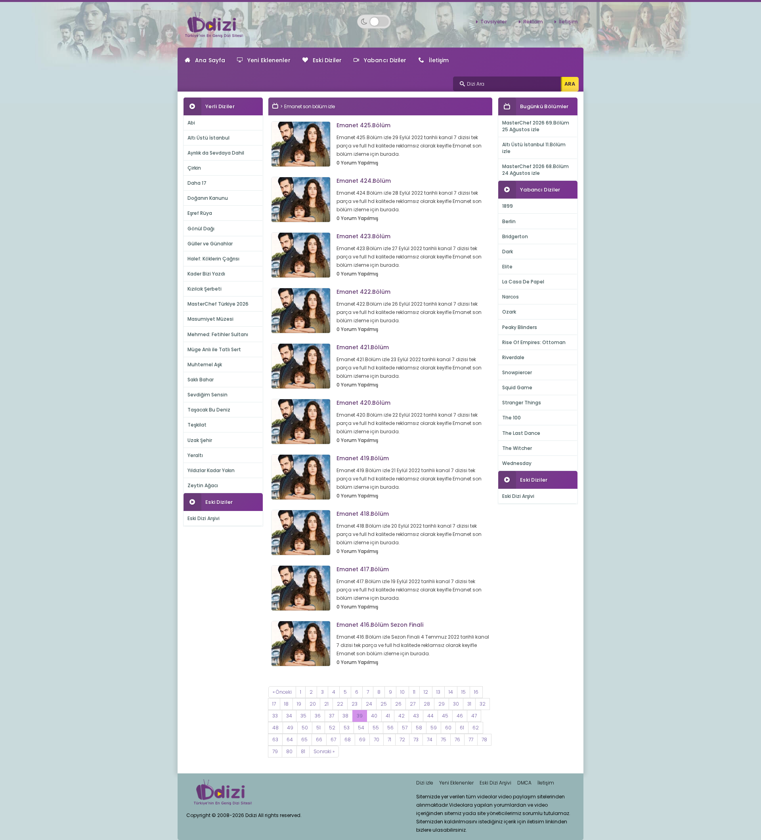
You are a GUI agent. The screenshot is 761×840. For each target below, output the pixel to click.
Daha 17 (197, 183)
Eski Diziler (327, 60)
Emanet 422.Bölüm (363, 292)
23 (355, 703)
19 (299, 703)
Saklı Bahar (200, 379)
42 (401, 715)
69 (362, 739)
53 (347, 727)
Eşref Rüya (199, 213)
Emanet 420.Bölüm (363, 403)
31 (469, 703)
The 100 (511, 417)
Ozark (509, 311)
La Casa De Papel (523, 281)
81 (303, 751)
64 (290, 739)
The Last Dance (521, 433)
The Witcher (517, 448)
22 (340, 703)
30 (456, 703)
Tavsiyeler (493, 21)
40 (374, 715)
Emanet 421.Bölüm (363, 347)
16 (476, 692)
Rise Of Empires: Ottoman (534, 342)
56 (390, 727)
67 (333, 739)
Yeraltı (195, 455)
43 (416, 715)
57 (404, 727)
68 (347, 739)
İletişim (568, 21)
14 (451, 692)
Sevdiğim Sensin (207, 394)
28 (427, 703)
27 (412, 703)
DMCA (524, 782)
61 (462, 727)
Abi (191, 122)
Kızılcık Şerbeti (204, 288)
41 (388, 715)
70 (376, 739)
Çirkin (194, 168)
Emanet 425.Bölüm (363, 125)
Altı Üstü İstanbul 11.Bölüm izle (534, 148)
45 (445, 715)
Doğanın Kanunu (207, 198)
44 (430, 715)
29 (441, 703)
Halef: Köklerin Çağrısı (213, 258)
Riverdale (513, 357)
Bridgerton (515, 236)
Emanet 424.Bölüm (364, 181)
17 (274, 703)
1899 (507, 206)
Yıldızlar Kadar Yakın (211, 470)
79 (275, 751)
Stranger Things (521, 402)
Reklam (533, 21)
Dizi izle (424, 782)
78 (484, 739)
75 (443, 739)
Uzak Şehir (199, 440)
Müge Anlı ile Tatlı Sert (214, 349)
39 (360, 715)
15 (463, 692)
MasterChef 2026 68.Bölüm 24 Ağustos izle (535, 169)
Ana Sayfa (210, 60)
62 (475, 727)
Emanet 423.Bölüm (363, 236)
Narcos (510, 296)
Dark (507, 251)
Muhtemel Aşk (204, 364)
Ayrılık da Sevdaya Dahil (215, 152)
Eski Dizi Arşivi (203, 518)
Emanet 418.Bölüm (363, 514)
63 (275, 739)
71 (389, 739)
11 (414, 692)
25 (383, 703)
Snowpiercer (517, 372)
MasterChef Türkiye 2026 (218, 303)
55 (376, 727)
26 (398, 703)
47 (474, 715)
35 (303, 715)
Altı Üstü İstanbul (208, 137)
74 (429, 739)
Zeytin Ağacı (202, 485)
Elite (507, 266)
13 (438, 692)
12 (426, 692)
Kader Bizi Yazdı (206, 273)
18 (286, 703)
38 (345, 715)
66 (319, 739)
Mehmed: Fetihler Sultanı (217, 334)
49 (290, 727)
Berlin (509, 221)
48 (275, 727)
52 (332, 727)
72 (402, 739)
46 (460, 715)
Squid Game (517, 387)
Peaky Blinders (519, 327)
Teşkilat (197, 424)
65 (304, 739)
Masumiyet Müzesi (210, 319)
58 (419, 727)
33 (275, 715)
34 (289, 715)
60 (448, 727)
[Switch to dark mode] (374, 22)
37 (331, 715)
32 (483, 703)
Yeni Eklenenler (269, 60)
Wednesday (517, 463)
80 (289, 751)
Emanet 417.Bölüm (363, 569)
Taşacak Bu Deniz (208, 409)
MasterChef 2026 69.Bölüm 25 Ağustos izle (535, 126)
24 (369, 703)
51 (318, 727)
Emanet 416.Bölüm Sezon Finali (380, 625)
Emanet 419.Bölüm (363, 458)
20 (313, 703)
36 (318, 715)
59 (433, 727)
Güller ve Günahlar (210, 243)
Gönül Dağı (200, 228)
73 (416, 739)
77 (470, 739)
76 (457, 739)
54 (361, 727)
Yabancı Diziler (385, 60)
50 (305, 727)
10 (402, 692)
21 (326, 703)
